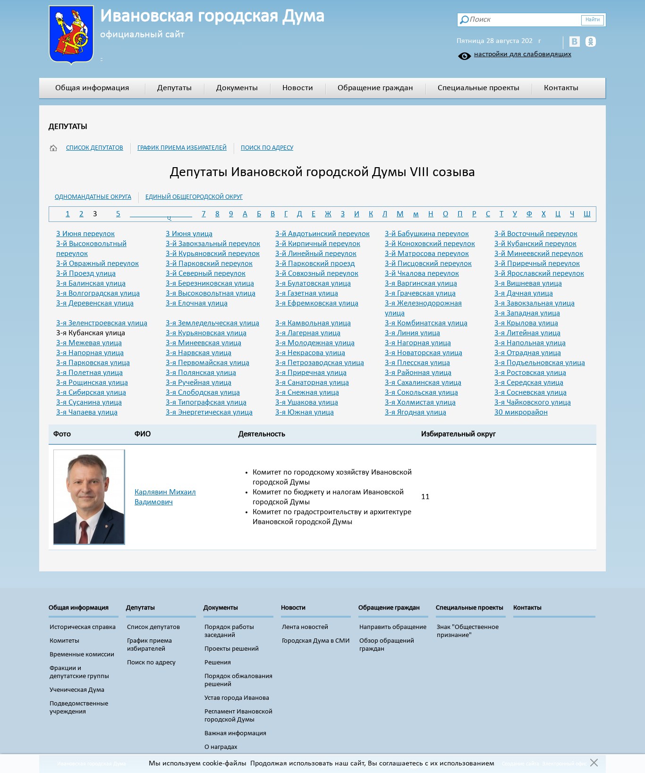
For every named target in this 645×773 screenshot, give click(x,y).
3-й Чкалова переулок (422, 274)
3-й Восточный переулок (535, 234)
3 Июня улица (189, 234)
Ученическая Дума (77, 690)
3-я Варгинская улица (421, 284)
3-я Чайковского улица (532, 403)
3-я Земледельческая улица (212, 323)
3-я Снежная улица (307, 393)
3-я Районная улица (418, 373)
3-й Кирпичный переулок (317, 244)
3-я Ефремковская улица (316, 303)
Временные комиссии (82, 654)
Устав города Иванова (236, 698)
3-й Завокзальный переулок (213, 244)
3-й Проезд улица (86, 274)
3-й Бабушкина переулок (427, 234)
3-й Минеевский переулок (538, 254)
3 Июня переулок (85, 234)
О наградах (221, 747)
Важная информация (235, 733)
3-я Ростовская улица (530, 373)
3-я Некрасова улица (310, 353)
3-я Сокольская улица (421, 393)
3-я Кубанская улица (90, 333)
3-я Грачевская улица (420, 293)
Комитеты (64, 641)
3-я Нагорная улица (418, 343)
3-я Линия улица (412, 333)
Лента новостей (305, 627)
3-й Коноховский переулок (430, 244)
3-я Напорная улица (90, 353)
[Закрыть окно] (594, 763)
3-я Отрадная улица (527, 353)
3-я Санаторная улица (312, 383)
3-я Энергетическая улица (209, 412)
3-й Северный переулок (206, 274)
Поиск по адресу (267, 148)
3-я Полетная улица (89, 373)
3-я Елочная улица (197, 303)
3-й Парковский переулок (209, 264)
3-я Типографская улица (206, 403)
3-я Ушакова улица (306, 403)
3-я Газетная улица (306, 293)
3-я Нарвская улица (198, 353)
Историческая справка (83, 627)
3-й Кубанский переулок (535, 244)
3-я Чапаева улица (87, 412)
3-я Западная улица (527, 313)
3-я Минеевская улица (203, 343)
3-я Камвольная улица (313, 323)
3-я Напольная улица (530, 343)
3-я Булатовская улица (313, 284)
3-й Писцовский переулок (428, 264)
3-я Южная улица (304, 412)
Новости (297, 88)
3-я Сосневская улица (530, 393)
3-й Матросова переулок (427, 254)
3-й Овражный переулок (97, 264)
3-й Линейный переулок (315, 254)
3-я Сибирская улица (91, 393)
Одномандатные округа (93, 197)
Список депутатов (94, 148)
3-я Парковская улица (93, 363)
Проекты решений (231, 649)
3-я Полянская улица (201, 373)
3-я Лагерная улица (307, 333)
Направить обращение (392, 627)
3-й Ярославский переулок (539, 274)
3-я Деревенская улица (95, 303)
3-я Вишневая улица (528, 284)
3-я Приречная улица (311, 373)
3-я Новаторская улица (423, 353)
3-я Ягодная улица (415, 412)
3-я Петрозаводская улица (319, 363)
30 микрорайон (521, 412)
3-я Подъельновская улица (539, 363)
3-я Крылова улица (526, 323)
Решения (217, 662)
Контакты (561, 88)
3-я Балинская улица (91, 284)
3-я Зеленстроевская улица (101, 323)
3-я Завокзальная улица (534, 303)
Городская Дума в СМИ (316, 641)
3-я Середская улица (528, 383)
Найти (593, 20)
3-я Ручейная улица (198, 383)
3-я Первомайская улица (207, 363)
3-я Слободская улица (203, 393)
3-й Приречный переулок (537, 264)
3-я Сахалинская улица (423, 383)
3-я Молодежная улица (315, 343)
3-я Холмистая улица (420, 403)
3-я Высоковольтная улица (210, 293)
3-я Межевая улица (89, 343)
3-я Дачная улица (523, 293)
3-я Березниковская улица (210, 284)
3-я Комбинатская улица (426, 323)
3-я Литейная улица (527, 333)
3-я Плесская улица (417, 363)
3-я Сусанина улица (89, 403)
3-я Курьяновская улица (206, 333)
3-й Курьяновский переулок (213, 254)
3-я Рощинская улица (92, 383)
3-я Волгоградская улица (98, 293)
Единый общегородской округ (194, 197)
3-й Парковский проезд (315, 264)
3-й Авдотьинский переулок (322, 234)
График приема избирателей (182, 148)
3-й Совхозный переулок (316, 274)
